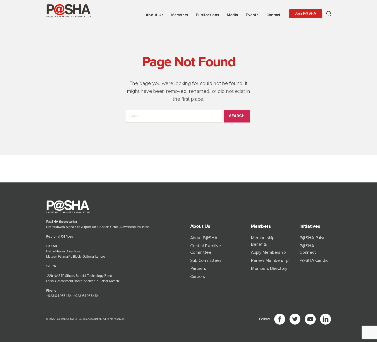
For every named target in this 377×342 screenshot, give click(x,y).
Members (179, 15)
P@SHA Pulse (313, 238)
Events (252, 15)
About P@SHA (203, 238)
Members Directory (269, 268)
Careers (197, 276)
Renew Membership (270, 260)
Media (232, 15)
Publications (207, 15)
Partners (198, 268)
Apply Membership (268, 252)
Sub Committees (206, 260)
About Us (155, 15)
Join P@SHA (305, 13)
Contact (273, 15)
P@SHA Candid (314, 260)
